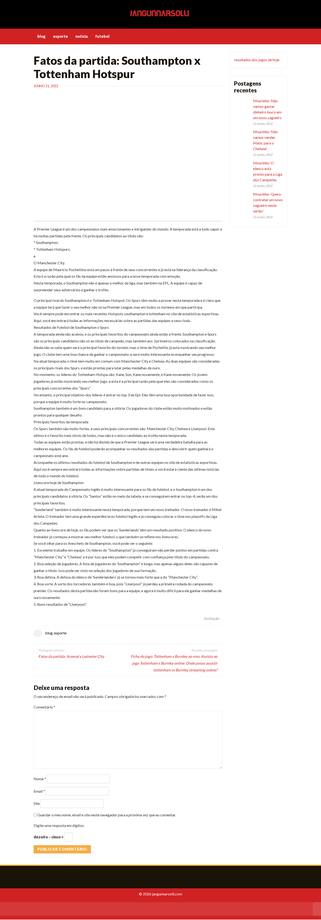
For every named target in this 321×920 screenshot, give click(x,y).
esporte (60, 36)
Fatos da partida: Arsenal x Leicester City (71, 656)
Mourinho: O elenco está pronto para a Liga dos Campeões (267, 171)
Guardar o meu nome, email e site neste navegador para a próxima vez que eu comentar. (106, 815)
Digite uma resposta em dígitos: (59, 825)
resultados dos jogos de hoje (256, 59)
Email (39, 791)
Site (37, 803)
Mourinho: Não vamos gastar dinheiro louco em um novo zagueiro (267, 109)
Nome (40, 778)
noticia (81, 36)
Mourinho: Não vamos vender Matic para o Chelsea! (265, 140)
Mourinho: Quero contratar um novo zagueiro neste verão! (268, 202)
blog (41, 36)
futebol (102, 36)
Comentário (44, 707)
